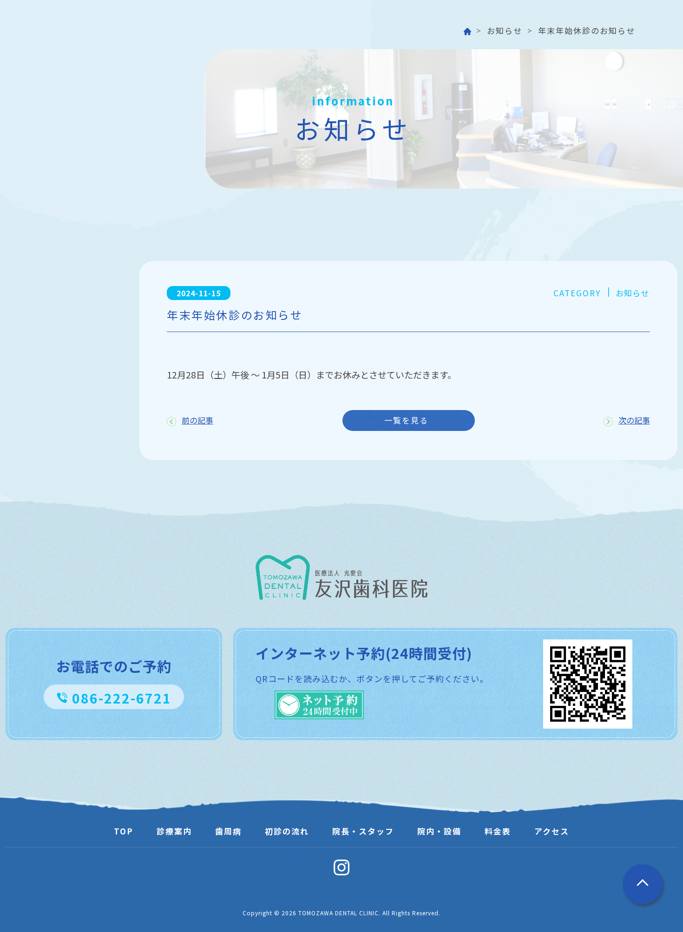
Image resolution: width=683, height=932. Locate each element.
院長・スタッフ (363, 831)
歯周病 (228, 831)
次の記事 (634, 420)
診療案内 (174, 831)
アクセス (551, 831)
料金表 (498, 831)
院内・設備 (439, 831)
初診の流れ (287, 831)
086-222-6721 (121, 697)
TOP (123, 831)
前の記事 (197, 420)
